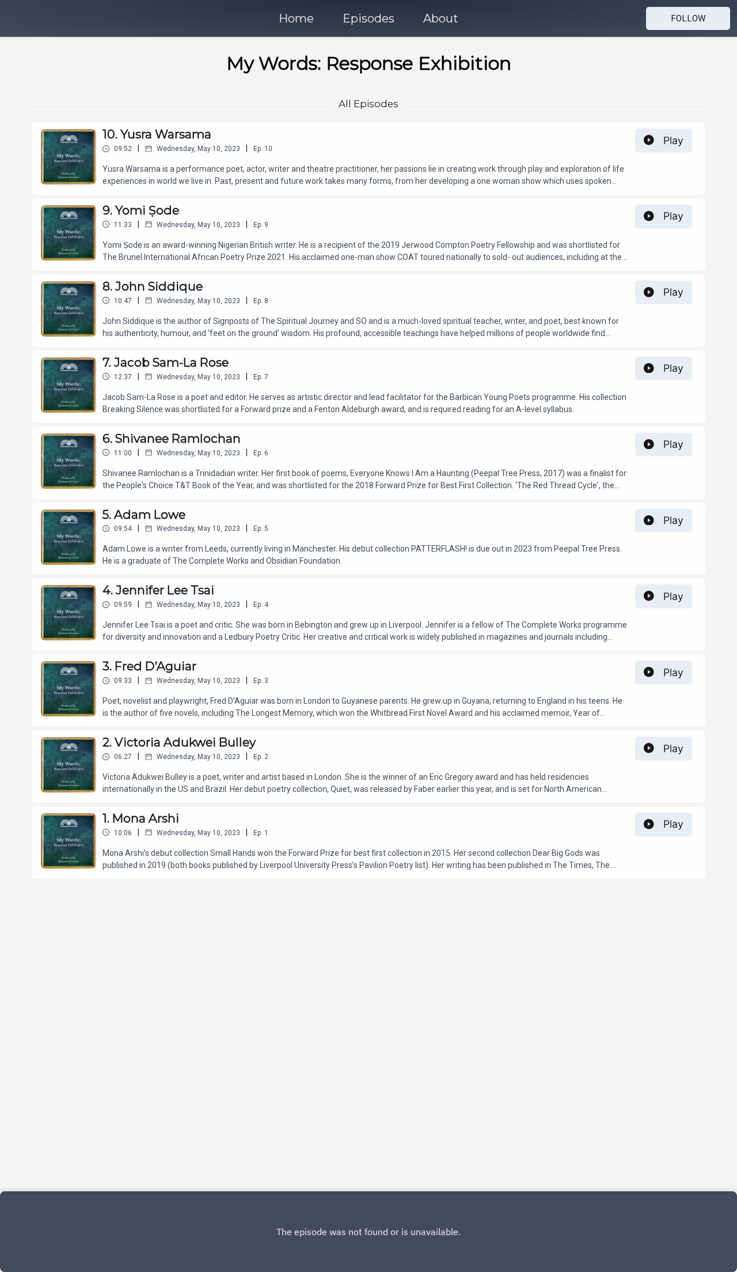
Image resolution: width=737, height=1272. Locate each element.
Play (673, 140)
